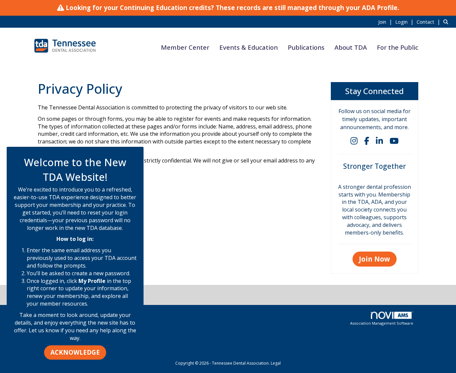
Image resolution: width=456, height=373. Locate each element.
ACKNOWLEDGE (75, 352)
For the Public (397, 47)
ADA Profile (380, 7)
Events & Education (248, 47)
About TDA (350, 47)
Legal (276, 363)
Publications (306, 47)
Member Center (185, 47)
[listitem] (386, 21)
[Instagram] (354, 140)
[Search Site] (447, 21)
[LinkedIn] (379, 140)
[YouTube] (394, 140)
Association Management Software (381, 323)
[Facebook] (366, 140)
